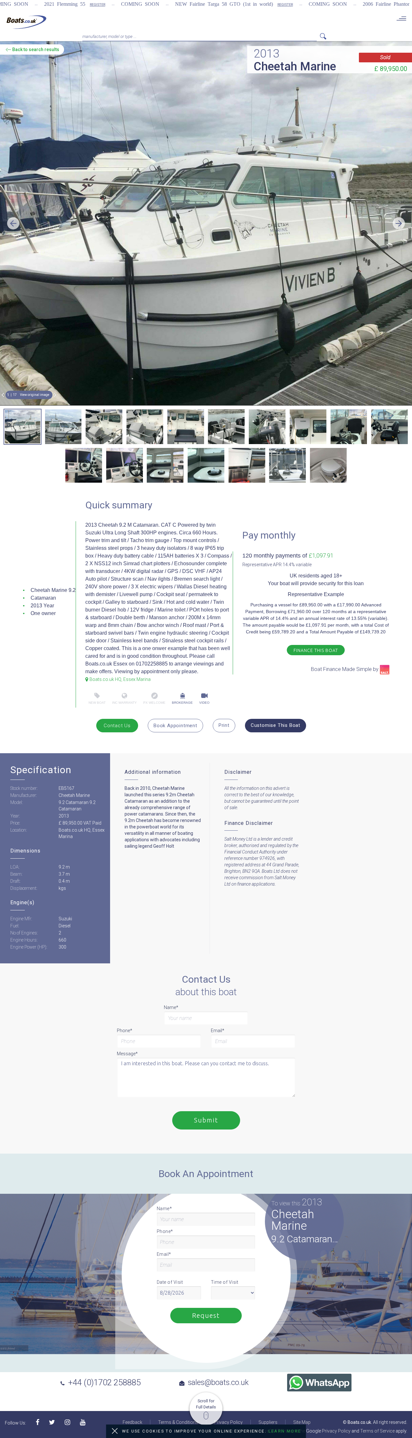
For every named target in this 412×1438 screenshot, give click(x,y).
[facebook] (37, 1423)
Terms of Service (377, 1431)
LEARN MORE (284, 1431)
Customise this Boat (275, 725)
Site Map (302, 1422)
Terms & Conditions (178, 1422)
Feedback (132, 1422)
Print (224, 725)
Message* (127, 1053)
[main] (26, 22)
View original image (34, 395)
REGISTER (97, 5)
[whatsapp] (319, 1382)
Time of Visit (225, 1282)
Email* (217, 1030)
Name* (171, 1007)
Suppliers (267, 1422)
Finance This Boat (316, 650)
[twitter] (52, 1423)
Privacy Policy (228, 1422)
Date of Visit (170, 1282)
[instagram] (67, 1423)
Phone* (124, 1030)
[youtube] (82, 1423)
